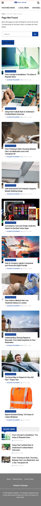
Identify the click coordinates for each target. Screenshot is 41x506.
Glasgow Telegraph (13, 80)
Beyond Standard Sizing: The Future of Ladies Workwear (19, 415)
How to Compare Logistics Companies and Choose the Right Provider (19, 264)
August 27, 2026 (27, 117)
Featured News (8, 8)
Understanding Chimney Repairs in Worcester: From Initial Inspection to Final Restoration (20, 340)
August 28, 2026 (27, 80)
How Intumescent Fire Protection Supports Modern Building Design (20, 189)
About (8, 479)
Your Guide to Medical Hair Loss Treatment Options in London (17, 301)
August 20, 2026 (27, 231)
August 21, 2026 (27, 194)
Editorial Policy (17, 479)
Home (3, 14)
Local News (23, 8)
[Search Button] (35, 34)
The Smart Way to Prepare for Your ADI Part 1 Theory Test (19, 378)
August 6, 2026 (26, 306)
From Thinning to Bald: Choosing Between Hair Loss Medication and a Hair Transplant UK (20, 151)
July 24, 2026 (26, 382)
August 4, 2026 (26, 345)
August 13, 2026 (27, 268)
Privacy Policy (29, 479)
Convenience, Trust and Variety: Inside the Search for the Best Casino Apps (20, 227)
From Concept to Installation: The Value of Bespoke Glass (20, 75)
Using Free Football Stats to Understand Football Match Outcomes (19, 112)
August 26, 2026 (27, 157)
